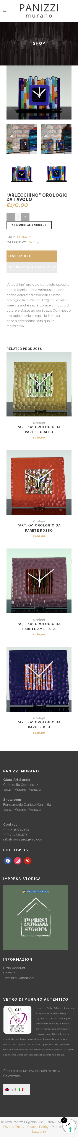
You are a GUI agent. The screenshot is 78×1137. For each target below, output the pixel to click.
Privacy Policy (13, 1127)
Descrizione (19, 256)
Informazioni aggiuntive (32, 267)
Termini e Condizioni (18, 978)
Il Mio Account (14, 968)
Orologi (35, 242)
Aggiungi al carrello (29, 225)
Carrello (9, 973)
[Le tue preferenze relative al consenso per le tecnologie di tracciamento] (70, 1129)
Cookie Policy (38, 1127)
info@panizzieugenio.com (23, 839)
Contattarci (11, 1076)
